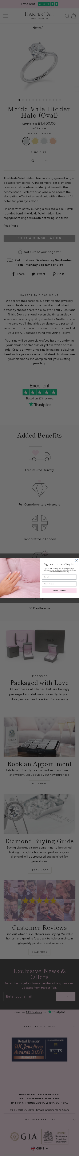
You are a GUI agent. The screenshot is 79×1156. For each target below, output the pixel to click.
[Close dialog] (76, 560)
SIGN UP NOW (59, 591)
